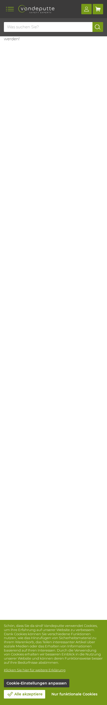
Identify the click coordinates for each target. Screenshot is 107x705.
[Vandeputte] (36, 9)
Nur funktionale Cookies (74, 694)
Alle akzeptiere (28, 694)
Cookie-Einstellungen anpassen (36, 683)
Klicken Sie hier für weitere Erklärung (34, 670)
